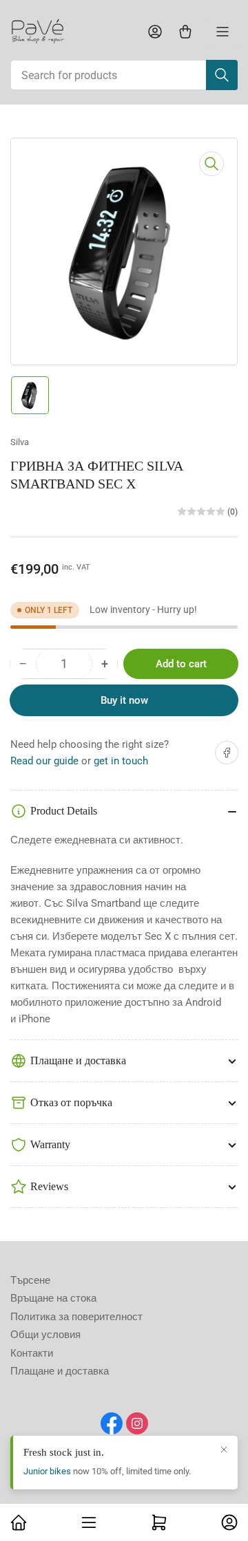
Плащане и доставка (59, 1371)
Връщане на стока (53, 1298)
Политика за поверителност (76, 1317)
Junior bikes (47, 1471)
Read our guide (44, 761)
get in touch (121, 761)
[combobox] (124, 75)
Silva (19, 442)
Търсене (30, 1280)
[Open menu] (222, 32)
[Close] (224, 1449)
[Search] (222, 75)
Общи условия (45, 1334)
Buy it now (124, 700)
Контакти (31, 1353)
